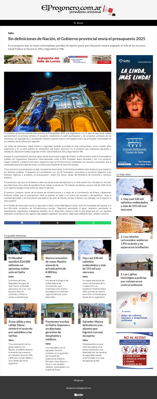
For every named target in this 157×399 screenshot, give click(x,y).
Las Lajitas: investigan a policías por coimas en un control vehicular (134, 279)
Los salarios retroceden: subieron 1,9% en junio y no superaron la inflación (135, 242)
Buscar (80, 23)
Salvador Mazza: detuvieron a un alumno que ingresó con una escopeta (93, 328)
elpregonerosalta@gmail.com (78, 388)
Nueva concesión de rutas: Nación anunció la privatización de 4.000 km (56, 265)
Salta (11, 33)
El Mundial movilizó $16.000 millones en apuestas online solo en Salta (19, 265)
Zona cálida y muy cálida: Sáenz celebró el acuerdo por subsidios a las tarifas (20, 328)
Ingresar (79, 380)
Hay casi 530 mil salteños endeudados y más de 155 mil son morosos (94, 265)
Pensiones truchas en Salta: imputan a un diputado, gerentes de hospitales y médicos (58, 330)
